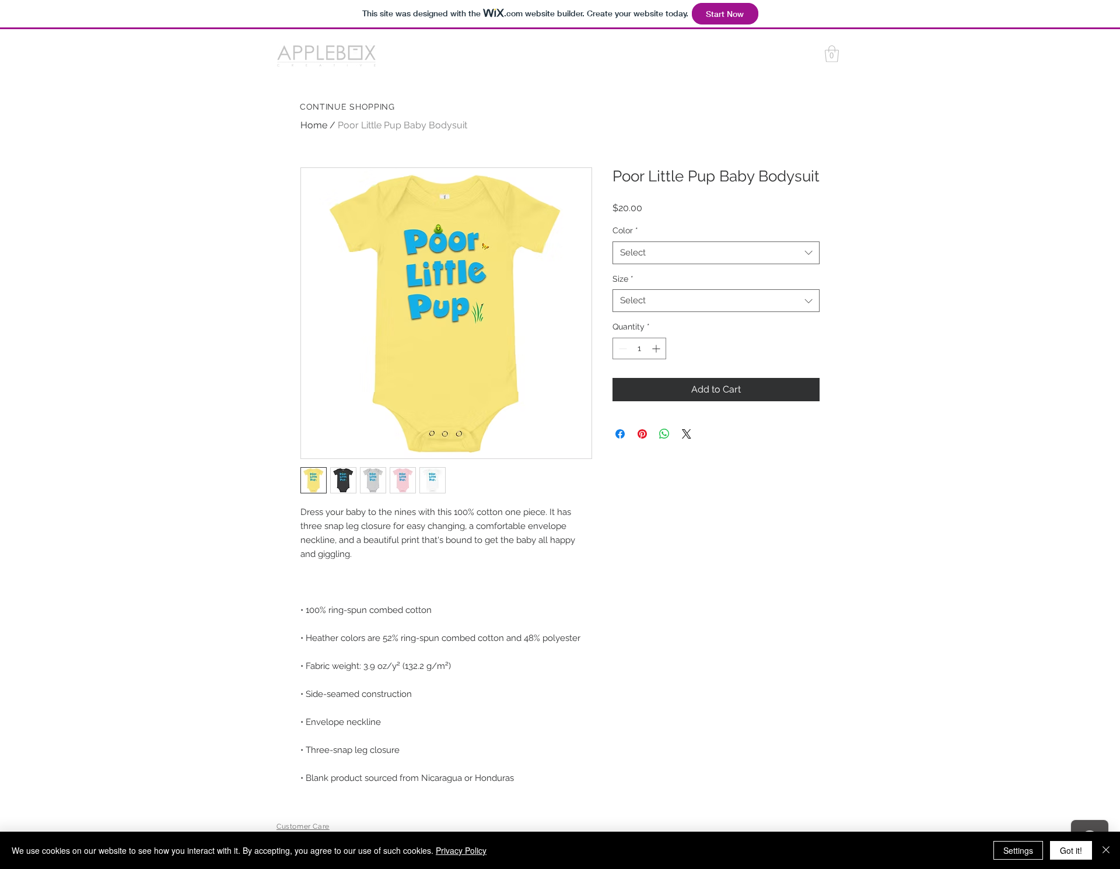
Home (313, 125)
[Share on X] (687, 434)
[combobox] (716, 252)
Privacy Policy (461, 850)
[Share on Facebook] (620, 434)
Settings (1018, 850)
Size (623, 278)
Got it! (1071, 850)
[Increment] (657, 348)
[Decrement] (621, 348)
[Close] (1106, 850)
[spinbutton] (639, 348)
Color (625, 230)
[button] (832, 53)
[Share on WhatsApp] (664, 434)
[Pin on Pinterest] (642, 434)
